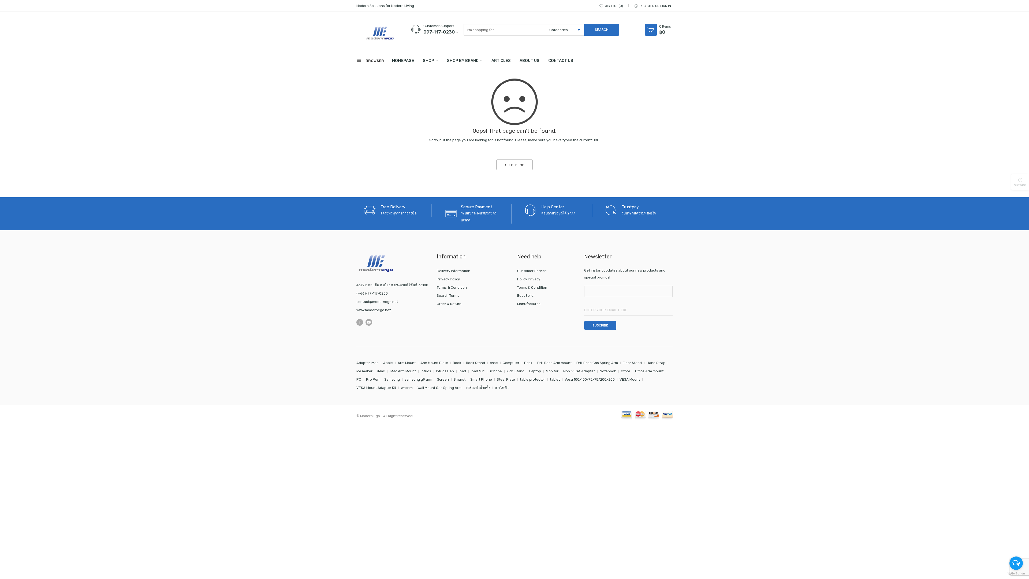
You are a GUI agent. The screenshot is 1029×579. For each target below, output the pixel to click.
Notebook (608, 371)
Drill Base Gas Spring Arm (597, 363)
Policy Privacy (528, 279)
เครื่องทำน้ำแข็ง (478, 388)
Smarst (459, 379)
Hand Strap (656, 363)
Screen (443, 379)
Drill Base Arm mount (554, 363)
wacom (407, 388)
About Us (529, 60)
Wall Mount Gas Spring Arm (439, 388)
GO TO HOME (514, 165)
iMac (381, 371)
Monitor (552, 371)
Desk (528, 363)
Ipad (462, 371)
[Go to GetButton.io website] (1016, 573)
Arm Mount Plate (434, 363)
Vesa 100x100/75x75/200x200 (590, 379)
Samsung (392, 379)
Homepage (403, 60)
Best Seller (526, 296)
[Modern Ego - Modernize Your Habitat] (380, 33)
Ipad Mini (478, 371)
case (494, 363)
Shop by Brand (463, 60)
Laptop (535, 371)
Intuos (426, 371)
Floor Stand (632, 363)
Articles (501, 60)
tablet (555, 379)
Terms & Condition (452, 287)
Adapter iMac (367, 363)
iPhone (496, 371)
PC (358, 379)
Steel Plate (506, 379)
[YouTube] (369, 322)
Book (457, 363)
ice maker (364, 371)
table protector (532, 379)
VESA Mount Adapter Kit (376, 388)
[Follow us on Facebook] (359, 322)
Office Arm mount (649, 371)
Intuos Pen (445, 371)
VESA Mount (630, 379)
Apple (388, 363)
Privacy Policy (448, 279)
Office (625, 371)
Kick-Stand (515, 371)
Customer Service (532, 271)
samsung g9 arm (418, 379)
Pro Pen (372, 379)
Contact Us (560, 60)
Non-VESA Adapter (579, 371)
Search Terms (448, 296)
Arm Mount (407, 363)
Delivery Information (453, 271)
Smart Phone (481, 379)
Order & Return (449, 304)
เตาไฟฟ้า (502, 388)
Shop (428, 60)
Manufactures (528, 304)
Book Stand (475, 363)
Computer (511, 363)
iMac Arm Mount (403, 371)
